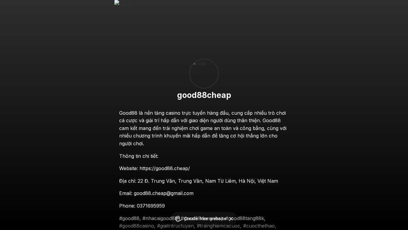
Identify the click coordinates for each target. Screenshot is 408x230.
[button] (231, 218)
